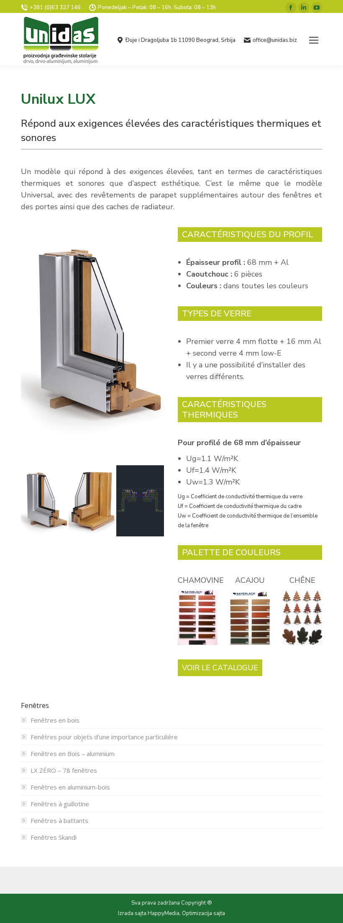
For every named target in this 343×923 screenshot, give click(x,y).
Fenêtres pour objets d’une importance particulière (104, 737)
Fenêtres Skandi (54, 837)
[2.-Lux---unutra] (92, 500)
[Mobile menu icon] (313, 40)
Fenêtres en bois (55, 720)
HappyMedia (163, 913)
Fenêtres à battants (59, 820)
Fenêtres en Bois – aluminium (73, 753)
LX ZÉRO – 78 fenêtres (64, 770)
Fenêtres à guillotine (60, 804)
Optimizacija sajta (203, 913)
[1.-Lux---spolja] (45, 500)
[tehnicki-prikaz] (140, 500)
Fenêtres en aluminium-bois (70, 787)
